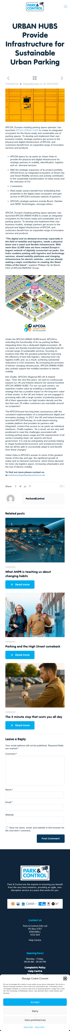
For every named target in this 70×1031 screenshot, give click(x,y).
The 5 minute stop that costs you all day (33, 717)
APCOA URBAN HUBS (26, 130)
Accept (35, 1002)
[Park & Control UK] (35, 6)
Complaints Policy (35, 967)
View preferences (35, 1020)
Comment (11, 753)
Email (9, 802)
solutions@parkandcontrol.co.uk (26, 475)
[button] (65, 978)
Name (9, 789)
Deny (35, 1011)
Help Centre (35, 940)
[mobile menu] (65, 6)
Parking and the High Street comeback (32, 646)
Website (9, 814)
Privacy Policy (28, 1027)
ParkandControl (31, 83)
